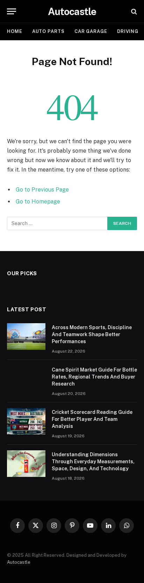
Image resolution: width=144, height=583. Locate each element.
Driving (127, 31)
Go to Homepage (38, 201)
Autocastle (18, 562)
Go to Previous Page (42, 189)
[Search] (133, 11)
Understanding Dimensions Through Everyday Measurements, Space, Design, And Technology (93, 461)
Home (14, 31)
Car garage (90, 31)
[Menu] (11, 11)
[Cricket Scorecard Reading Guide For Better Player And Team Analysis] (26, 421)
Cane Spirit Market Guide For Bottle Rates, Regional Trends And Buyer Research (94, 377)
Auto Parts (48, 31)
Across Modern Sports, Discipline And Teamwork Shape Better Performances (92, 334)
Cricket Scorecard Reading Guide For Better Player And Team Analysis (92, 419)
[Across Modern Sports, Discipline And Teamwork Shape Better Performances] (26, 336)
